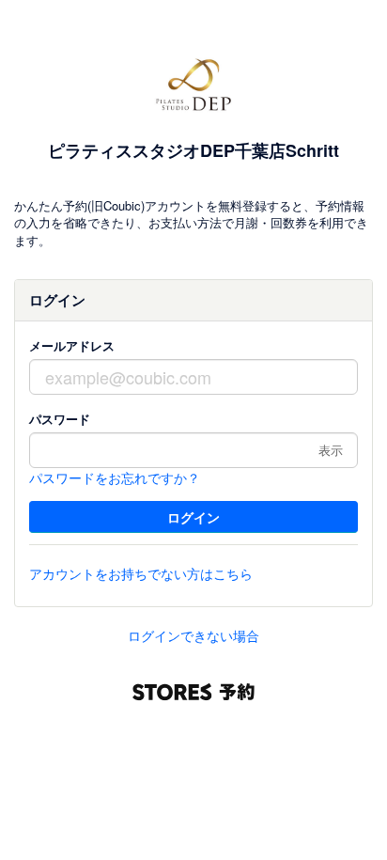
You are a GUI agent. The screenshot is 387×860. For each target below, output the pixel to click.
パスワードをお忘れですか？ (114, 477)
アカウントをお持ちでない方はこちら (141, 573)
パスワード (59, 419)
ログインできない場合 (193, 635)
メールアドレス (72, 345)
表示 (330, 450)
